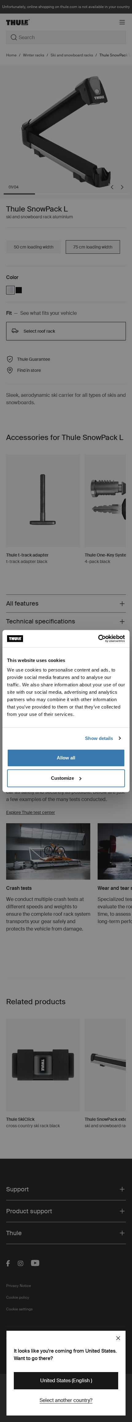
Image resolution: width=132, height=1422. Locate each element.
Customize (62, 778)
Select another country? (66, 1400)
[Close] (118, 1338)
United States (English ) (66, 1380)
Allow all (66, 757)
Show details (99, 738)
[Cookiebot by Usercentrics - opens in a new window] (98, 639)
